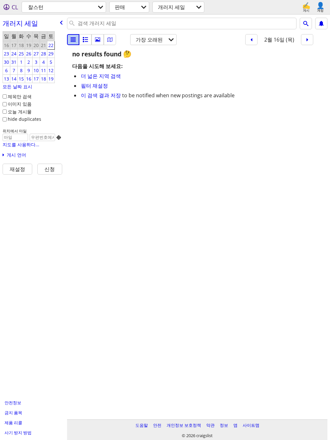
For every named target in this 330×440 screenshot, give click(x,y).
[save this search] (321, 23)
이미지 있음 (20, 104)
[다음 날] (307, 39)
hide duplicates (24, 119)
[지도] (110, 39)
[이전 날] (251, 39)
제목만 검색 (20, 96)
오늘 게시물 (20, 112)
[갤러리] (98, 39)
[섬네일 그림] (85, 39)
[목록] (73, 39)
